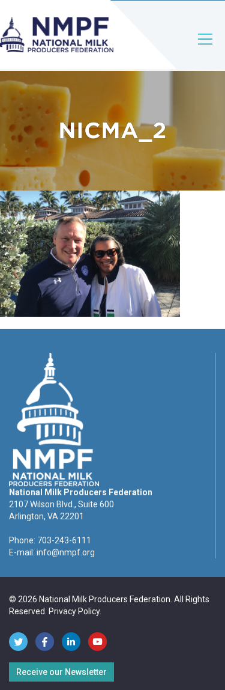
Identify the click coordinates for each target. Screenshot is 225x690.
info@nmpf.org (66, 552)
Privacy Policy (74, 611)
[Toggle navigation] (206, 49)
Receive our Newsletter (61, 672)
